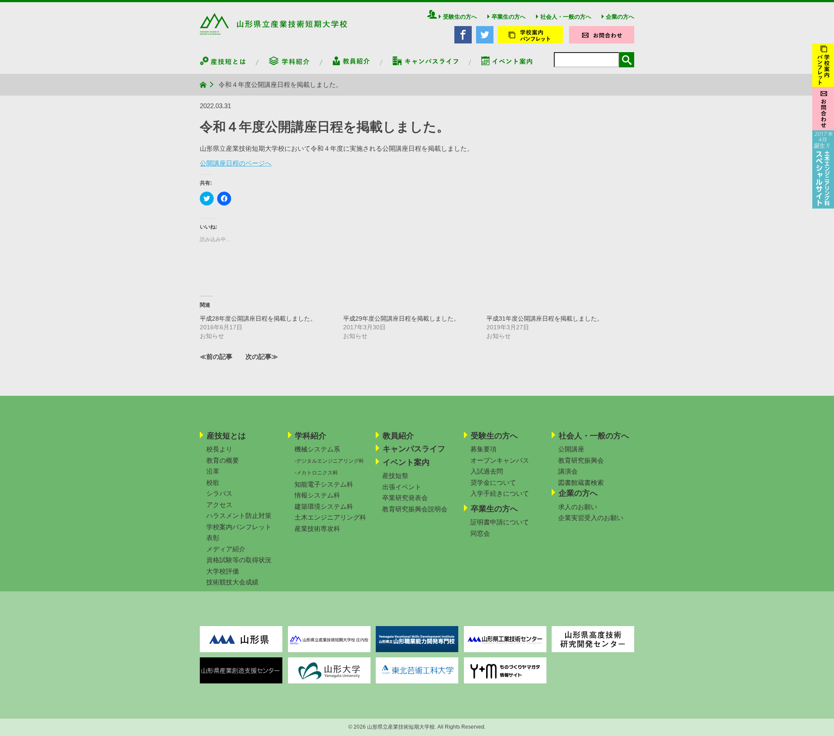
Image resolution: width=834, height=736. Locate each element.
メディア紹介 (225, 549)
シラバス (219, 493)
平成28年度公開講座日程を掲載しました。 (258, 318)
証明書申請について (499, 522)
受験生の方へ (460, 16)
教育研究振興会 (581, 460)
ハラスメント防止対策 (238, 515)
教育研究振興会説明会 (414, 509)
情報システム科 (317, 495)
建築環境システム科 (324, 506)
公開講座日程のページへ (235, 163)
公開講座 (571, 449)
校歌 (212, 482)
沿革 (212, 471)
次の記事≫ (261, 356)
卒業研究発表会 (405, 497)
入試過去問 (486, 471)
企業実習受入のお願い (590, 517)
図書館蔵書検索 (581, 482)
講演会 (568, 471)
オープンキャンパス (499, 460)
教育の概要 (222, 460)
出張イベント (401, 487)
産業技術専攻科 (317, 528)
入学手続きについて (499, 493)
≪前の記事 (216, 356)
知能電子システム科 (324, 484)
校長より (219, 449)
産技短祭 (395, 475)
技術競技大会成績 (232, 582)
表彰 (212, 537)
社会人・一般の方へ (565, 16)
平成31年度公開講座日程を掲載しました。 (544, 318)
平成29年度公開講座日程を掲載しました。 (401, 318)
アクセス (219, 504)
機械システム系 (317, 449)
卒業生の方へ (509, 16)
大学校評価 (222, 571)
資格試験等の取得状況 (238, 560)
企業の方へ (620, 16)
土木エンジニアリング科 (330, 517)
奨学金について (493, 482)
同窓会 (480, 533)
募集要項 (483, 449)
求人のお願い (577, 507)
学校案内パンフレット (238, 526)
